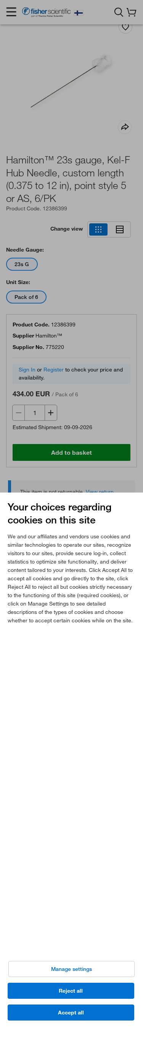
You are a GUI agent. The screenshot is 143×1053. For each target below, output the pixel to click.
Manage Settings (71, 969)
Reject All (71, 990)
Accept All (71, 1012)
